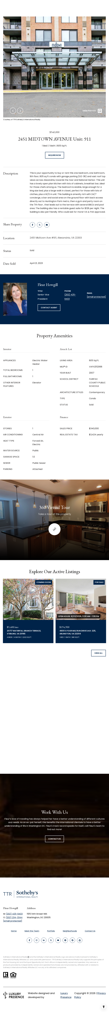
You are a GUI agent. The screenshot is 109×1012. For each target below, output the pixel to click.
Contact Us (90, 931)
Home (14, 931)
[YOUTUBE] (58, 940)
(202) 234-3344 (14, 917)
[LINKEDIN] (43, 940)
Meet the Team (32, 931)
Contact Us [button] (54, 839)
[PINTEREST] (65, 940)
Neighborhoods (70, 931)
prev (13, 111)
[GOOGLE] (72, 940)
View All (98, 653)
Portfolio (51, 931)
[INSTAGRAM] (36, 940)
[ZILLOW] (79, 940)
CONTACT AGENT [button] (49, 307)
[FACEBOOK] (29, 940)
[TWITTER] (51, 940)
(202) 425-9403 (14, 913)
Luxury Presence (65, 995)
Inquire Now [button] (54, 155)
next (20, 111)
